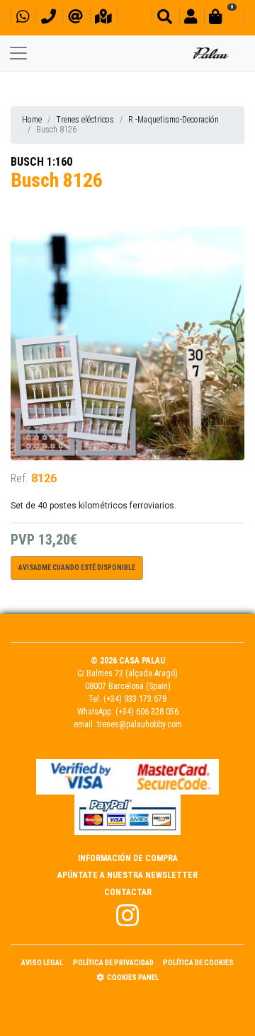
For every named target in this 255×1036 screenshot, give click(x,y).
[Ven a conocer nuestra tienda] (103, 18)
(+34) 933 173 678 (134, 699)
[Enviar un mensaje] (75, 18)
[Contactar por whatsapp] (22, 18)
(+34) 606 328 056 (146, 712)
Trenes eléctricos (85, 120)
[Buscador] (164, 18)
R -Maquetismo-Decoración (173, 120)
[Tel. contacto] (48, 18)
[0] (224, 18)
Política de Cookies (198, 962)
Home (32, 120)
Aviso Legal (42, 962)
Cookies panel (133, 977)
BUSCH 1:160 (41, 162)
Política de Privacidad (113, 962)
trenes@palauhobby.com (139, 724)
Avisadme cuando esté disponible (76, 567)
